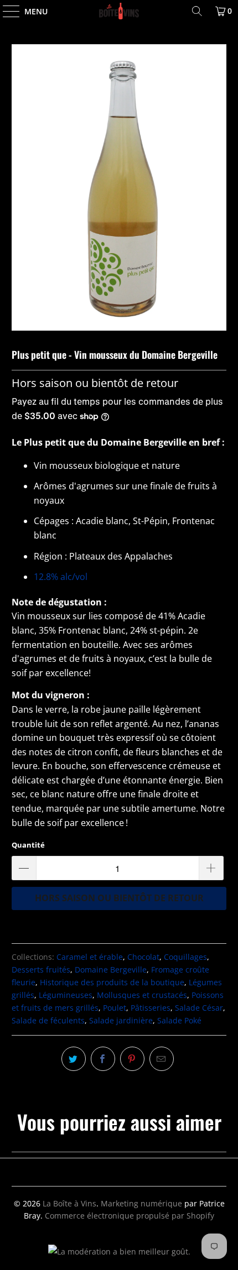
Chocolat (143, 957)
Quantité (28, 845)
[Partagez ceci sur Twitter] (73, 1059)
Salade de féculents (48, 1020)
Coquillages (185, 957)
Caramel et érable (89, 957)
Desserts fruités (41, 969)
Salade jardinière (121, 1020)
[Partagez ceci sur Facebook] (103, 1059)
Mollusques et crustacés (142, 995)
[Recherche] (197, 11)
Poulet (114, 1007)
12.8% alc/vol (62, 577)
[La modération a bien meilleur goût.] (119, 1251)
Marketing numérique (141, 1203)
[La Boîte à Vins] (119, 11)
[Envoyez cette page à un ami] (161, 1059)
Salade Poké (179, 1020)
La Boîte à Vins (69, 1203)
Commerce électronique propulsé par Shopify (129, 1215)
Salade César (199, 1007)
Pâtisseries (150, 1007)
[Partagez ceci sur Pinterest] (132, 1059)
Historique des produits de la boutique (112, 982)
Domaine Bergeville (111, 969)
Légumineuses (65, 995)
